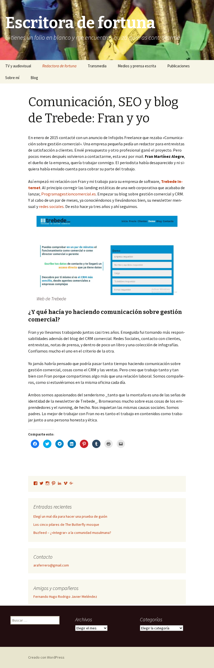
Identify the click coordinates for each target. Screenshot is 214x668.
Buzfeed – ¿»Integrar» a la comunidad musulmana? (72, 532)
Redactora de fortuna (59, 65)
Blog (34, 77)
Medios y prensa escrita (137, 65)
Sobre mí (12, 77)
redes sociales (51, 206)
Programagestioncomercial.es (68, 193)
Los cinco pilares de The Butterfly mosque (66, 524)
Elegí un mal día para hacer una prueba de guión (70, 516)
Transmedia (97, 65)
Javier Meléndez (84, 596)
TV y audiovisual (18, 65)
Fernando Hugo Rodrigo (51, 596)
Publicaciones (178, 65)
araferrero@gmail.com (51, 565)
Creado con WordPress (46, 657)
